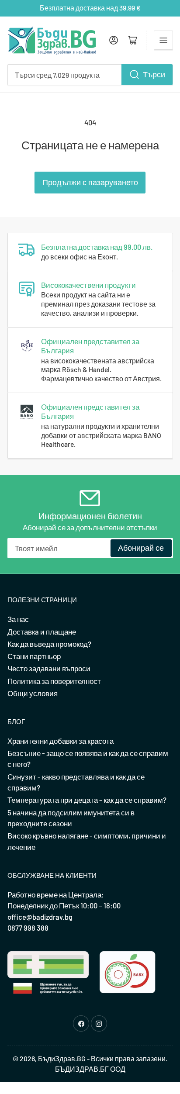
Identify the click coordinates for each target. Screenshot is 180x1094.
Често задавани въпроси (48, 668)
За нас (18, 618)
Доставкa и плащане (41, 631)
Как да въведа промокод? (49, 643)
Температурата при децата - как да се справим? (86, 799)
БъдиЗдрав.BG (62, 1058)
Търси (154, 74)
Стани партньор (34, 656)
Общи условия (32, 693)
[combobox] (90, 74)
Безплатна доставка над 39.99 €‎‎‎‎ (90, 7)
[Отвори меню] (163, 40)
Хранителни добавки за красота (60, 740)
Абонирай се (141, 547)
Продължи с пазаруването (90, 182)
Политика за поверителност (54, 680)
